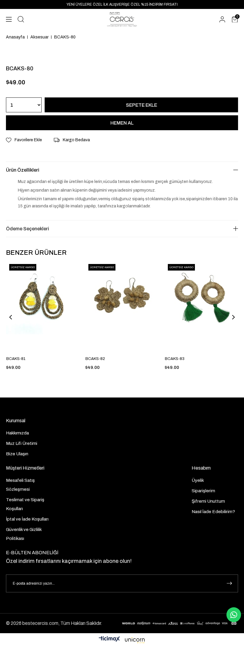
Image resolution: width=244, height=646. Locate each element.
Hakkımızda (17, 433)
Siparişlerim (203, 490)
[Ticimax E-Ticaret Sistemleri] (122, 640)
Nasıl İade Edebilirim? (213, 511)
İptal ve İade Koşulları (27, 519)
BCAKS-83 (174, 359)
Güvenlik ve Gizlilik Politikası (23, 534)
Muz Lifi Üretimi (21, 443)
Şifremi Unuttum (208, 501)
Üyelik (198, 480)
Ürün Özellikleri (22, 170)
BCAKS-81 (15, 359)
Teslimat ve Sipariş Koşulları (25, 504)
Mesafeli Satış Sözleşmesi (20, 485)
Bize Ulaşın (17, 453)
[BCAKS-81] (42, 308)
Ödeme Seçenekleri (27, 228)
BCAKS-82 (95, 359)
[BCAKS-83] (201, 308)
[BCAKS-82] (122, 308)
